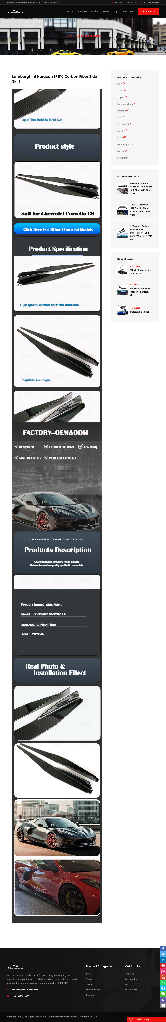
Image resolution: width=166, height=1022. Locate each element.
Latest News (131, 989)
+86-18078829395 (151, 2)
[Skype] (163, 988)
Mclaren (122, 151)
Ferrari (122, 130)
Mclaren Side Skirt (139, 312)
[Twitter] (163, 954)
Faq (115, 11)
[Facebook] (163, 948)
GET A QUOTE (148, 11)
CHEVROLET (124, 124)
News (106, 11)
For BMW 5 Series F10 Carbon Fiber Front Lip (140, 292)
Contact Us (127, 11)
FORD (121, 137)
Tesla (121, 90)
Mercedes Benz (126, 104)
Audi (121, 117)
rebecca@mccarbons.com (126, 2)
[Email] (163, 1005)
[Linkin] (163, 960)
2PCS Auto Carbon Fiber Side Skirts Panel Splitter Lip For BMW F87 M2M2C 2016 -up (141, 233)
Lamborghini (93, 36)
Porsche (123, 110)
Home (70, 11)
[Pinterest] (163, 965)
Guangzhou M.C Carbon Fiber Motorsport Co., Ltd (72, 1016)
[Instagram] (163, 971)
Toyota (122, 97)
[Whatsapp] (163, 982)
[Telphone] (163, 1000)
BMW (121, 83)
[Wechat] (163, 994)
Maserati (123, 157)
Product (95, 11)
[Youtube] (163, 977)
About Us (82, 11)
